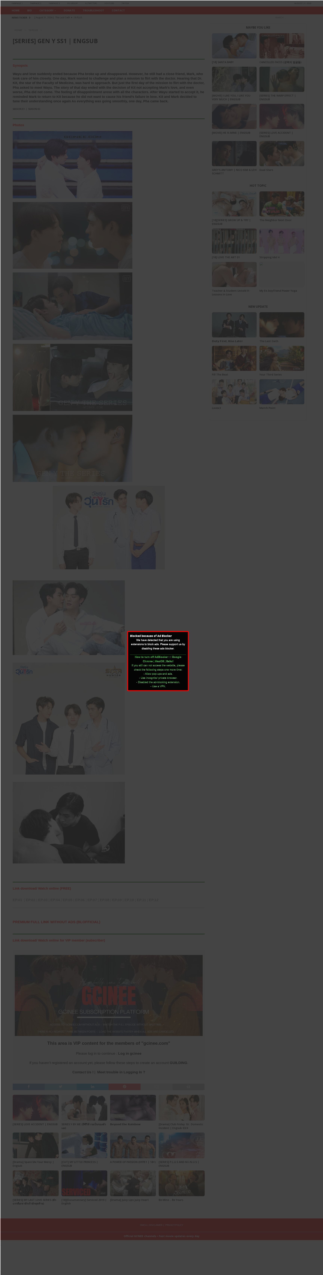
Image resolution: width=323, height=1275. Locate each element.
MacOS (159, 661)
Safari (169, 661)
